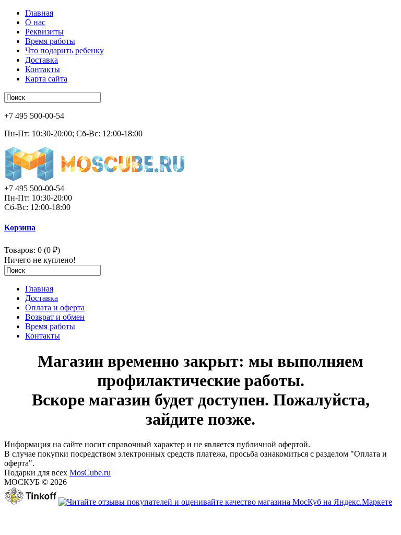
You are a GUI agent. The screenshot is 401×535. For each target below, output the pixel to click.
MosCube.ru (90, 472)
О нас (35, 22)
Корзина (20, 227)
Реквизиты (44, 31)
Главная (39, 12)
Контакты (42, 69)
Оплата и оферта (55, 307)
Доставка (41, 59)
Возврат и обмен (55, 316)
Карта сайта (46, 78)
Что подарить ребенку (64, 50)
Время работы (50, 41)
